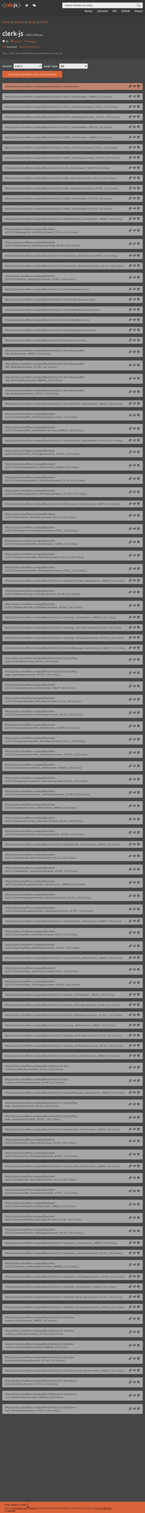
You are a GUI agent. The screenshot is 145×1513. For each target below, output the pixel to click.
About (88, 11)
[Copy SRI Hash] (138, 86)
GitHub (125, 11)
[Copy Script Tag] (134, 86)
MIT (4, 46)
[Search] (138, 5)
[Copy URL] (130, 86)
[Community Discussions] (34, 5)
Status (139, 11)
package (32, 41)
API (114, 11)
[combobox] (28, 66)
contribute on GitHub (25, 1508)
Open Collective (103, 1508)
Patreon (11, 1510)
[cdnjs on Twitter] (26, 5)
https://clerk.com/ (29, 46)
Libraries (102, 11)
